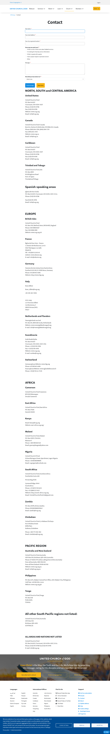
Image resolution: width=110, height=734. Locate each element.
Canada (35, 698)
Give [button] (95, 8)
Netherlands (47, 698)
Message (27, 62)
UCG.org (12, 15)
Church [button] (68, 9)
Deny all (81, 725)
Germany (35, 706)
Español (23, 693)
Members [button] (79, 9)
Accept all (100, 725)
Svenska (23, 706)
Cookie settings (63, 725)
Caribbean (35, 701)
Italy (34, 711)
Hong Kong (36, 708)
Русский (23, 703)
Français (23, 695)
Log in (98, 2)
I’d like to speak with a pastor (34, 54)
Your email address (30, 35)
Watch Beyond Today (81, 675)
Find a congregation (55, 675)
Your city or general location (32, 41)
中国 (11, 695)
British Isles (36, 695)
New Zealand (47, 701)
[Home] (18, 9)
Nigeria (46, 703)
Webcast (31, 9)
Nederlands (24, 698)
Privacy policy (6, 730)
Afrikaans (12, 698)
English (12, 706)
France (34, 703)
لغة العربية (12, 693)
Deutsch (12, 701)
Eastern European (14, 703)
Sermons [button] (40, 9)
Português (24, 701)
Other (28, 59)
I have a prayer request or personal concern (38, 56)
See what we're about (29, 675)
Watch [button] (50, 9)
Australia (35, 693)
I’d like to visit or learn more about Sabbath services (40, 49)
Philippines (47, 706)
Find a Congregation (15, 2)
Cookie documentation (16, 730)
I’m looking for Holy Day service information (38, 51)
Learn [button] (59, 9)
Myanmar (46, 695)
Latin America (47, 693)
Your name (28, 28)
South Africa (47, 708)
